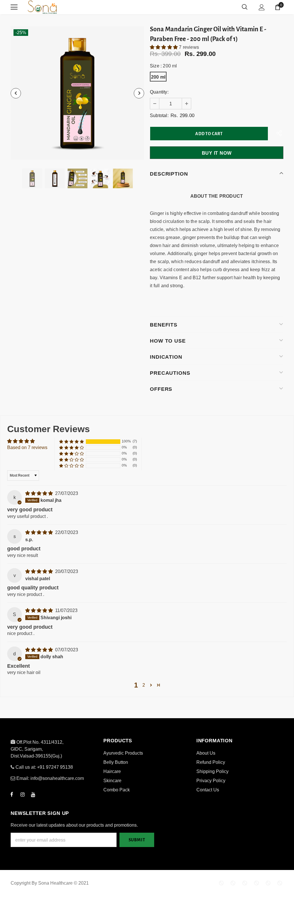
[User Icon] (262, 7)
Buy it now (217, 153)
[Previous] (16, 93)
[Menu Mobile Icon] (14, 7)
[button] (164, 47)
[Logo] (64, 7)
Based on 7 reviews (27, 447)
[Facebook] (12, 794)
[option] (77, 93)
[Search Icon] (244, 7)
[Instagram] (22, 794)
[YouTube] (33, 794)
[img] (39, 493)
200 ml (158, 77)
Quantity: (159, 92)
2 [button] (143, 685)
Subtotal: (159, 115)
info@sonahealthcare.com (57, 778)
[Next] (139, 93)
